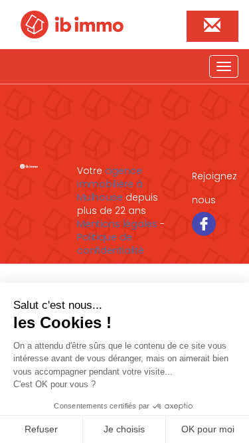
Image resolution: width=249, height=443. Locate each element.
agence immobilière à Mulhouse (110, 184)
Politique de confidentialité (110, 243)
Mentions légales (117, 223)
